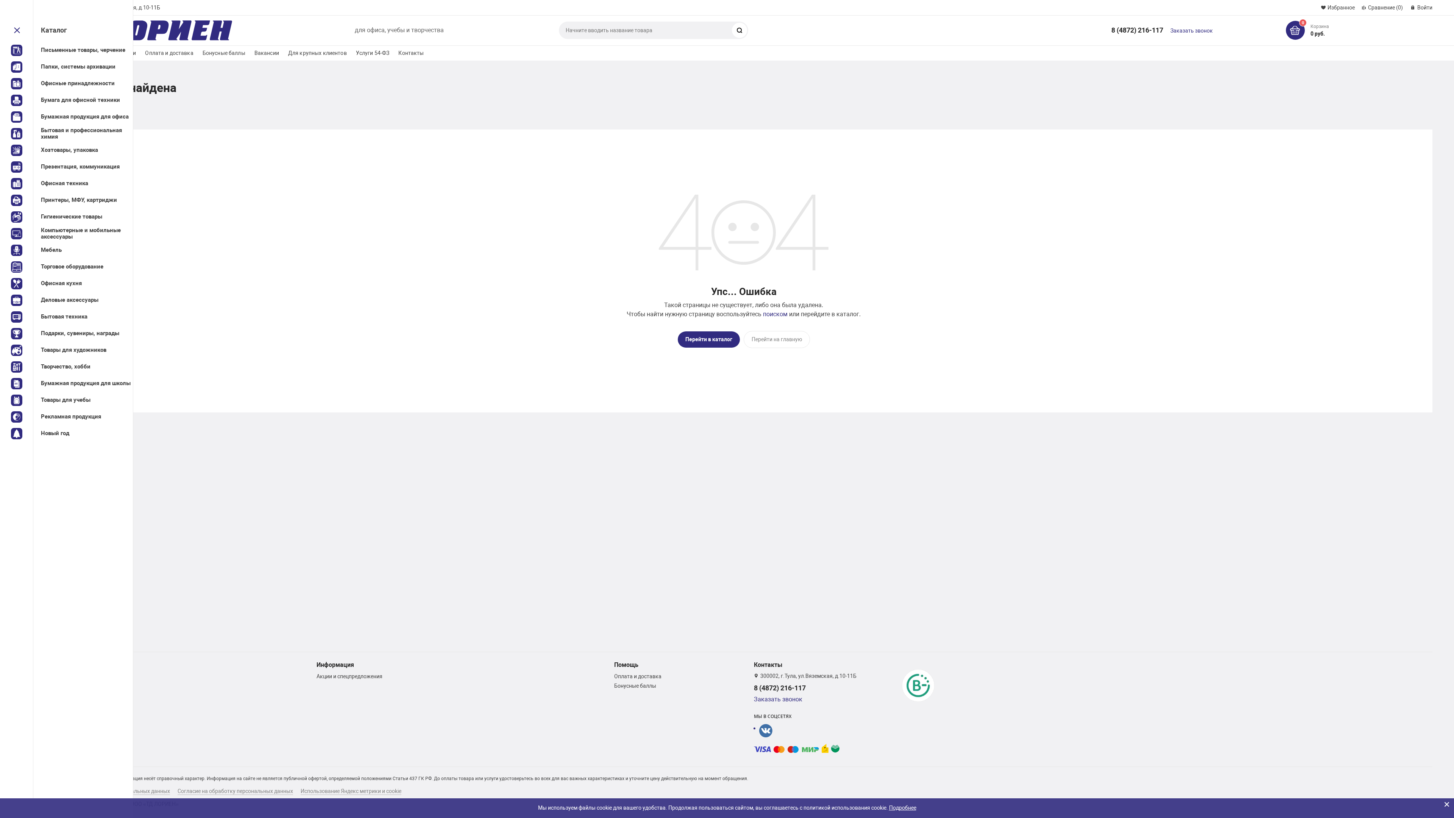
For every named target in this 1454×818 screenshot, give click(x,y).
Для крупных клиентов (317, 53)
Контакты (411, 53)
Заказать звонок (1191, 31)
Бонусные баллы (224, 53)
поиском (775, 314)
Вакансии (266, 53)
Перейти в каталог (708, 339)
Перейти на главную (777, 339)
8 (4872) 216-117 (1137, 30)
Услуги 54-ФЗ (373, 53)
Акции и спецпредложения (349, 676)
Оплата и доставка (169, 53)
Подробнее (902, 808)
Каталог (54, 30)
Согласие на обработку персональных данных (235, 791)
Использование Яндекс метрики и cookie (351, 791)
